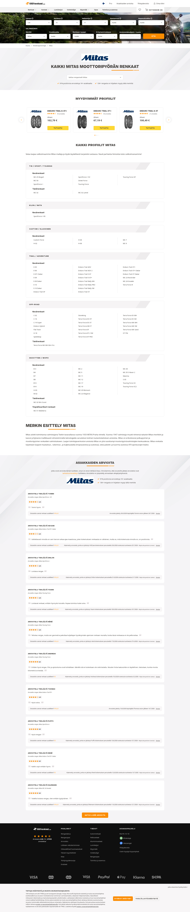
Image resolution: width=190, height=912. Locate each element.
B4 (35, 372)
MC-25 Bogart (39, 177)
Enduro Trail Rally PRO (86, 285)
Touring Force (83, 184)
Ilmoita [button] (158, 513)
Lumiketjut (58, 10)
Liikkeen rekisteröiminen (70, 845)
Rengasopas (65, 837)
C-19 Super (38, 322)
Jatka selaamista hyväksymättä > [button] (178, 887)
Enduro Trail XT (84, 292)
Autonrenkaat (95, 834)
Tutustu (58, 128)
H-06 (80, 243)
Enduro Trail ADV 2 (85, 270)
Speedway (37, 337)
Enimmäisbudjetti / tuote (130, 32)
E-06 (35, 270)
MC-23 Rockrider (129, 277)
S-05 (124, 379)
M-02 (35, 394)
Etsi (154, 36)
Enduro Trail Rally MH (86, 281)
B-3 (35, 369)
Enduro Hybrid (39, 326)
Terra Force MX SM (130, 326)
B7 (35, 376)
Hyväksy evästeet (123, 898)
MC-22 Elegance (84, 394)
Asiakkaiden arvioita (125, 3)
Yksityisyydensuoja (68, 860)
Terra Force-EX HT (85, 319)
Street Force (82, 180)
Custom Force (39, 240)
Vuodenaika (54, 32)
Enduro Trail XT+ (129, 267)
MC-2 (80, 369)
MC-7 (125, 240)
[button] (146, 545)
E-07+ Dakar (38, 274)
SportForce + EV (84, 177)
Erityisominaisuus (103, 32)
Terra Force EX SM (129, 319)
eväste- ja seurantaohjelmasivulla (47, 904)
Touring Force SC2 (130, 386)
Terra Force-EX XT (84, 322)
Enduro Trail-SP (39, 292)
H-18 (35, 333)
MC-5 (80, 372)
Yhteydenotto (143, 3)
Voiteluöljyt (71, 10)
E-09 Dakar (38, 281)
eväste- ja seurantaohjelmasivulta (87, 906)
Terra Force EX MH (130, 315)
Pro (110, 3)
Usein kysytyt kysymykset (129, 851)
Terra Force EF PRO (85, 337)
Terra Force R (128, 285)
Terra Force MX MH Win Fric (44, 345)
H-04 (80, 240)
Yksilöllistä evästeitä (147, 898)
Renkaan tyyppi (79, 32)
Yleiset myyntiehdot (68, 853)
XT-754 (125, 333)
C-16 (35, 319)
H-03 (35, 390)
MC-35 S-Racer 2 (129, 372)
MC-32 (36, 192)
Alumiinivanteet (96, 841)
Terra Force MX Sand (130, 329)
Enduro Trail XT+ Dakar (131, 270)
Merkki (29, 32)
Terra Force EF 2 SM (85, 333)
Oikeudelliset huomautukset (71, 849)
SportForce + (38, 184)
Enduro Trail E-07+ (85, 277)
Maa (62, 857)
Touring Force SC (129, 383)
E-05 (35, 267)
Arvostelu (64, 841)
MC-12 (80, 379)
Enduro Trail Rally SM (86, 288)
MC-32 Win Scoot (40, 402)
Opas (96, 10)
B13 (35, 383)
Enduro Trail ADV (84, 267)
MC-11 (80, 376)
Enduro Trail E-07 (84, 274)
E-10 (35, 285)
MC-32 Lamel (83, 192)
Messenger (127, 843)
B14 (35, 386)
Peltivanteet (94, 837)
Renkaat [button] (31, 10)
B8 (35, 379)
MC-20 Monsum (84, 390)
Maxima (126, 376)
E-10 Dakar (38, 288)
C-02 (35, 315)
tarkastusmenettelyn (70, 473)
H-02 (35, 243)
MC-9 (125, 243)
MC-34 (125, 369)
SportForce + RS (39, 216)
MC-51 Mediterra (40, 411)
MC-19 (80, 386)
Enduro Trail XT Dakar (131, 274)
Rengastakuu (66, 834)
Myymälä (84, 10)
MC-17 (80, 383)
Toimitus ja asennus (109, 10)
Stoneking (82, 315)
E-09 (35, 277)
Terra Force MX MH (130, 322)
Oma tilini (160, 3)
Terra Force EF (83, 329)
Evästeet (64, 864)
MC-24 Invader (128, 281)
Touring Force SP (129, 177)
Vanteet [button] (44, 10)
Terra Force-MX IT (85, 326)
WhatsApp (127, 838)
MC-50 (36, 180)
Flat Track (37, 329)
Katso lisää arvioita (95, 815)
